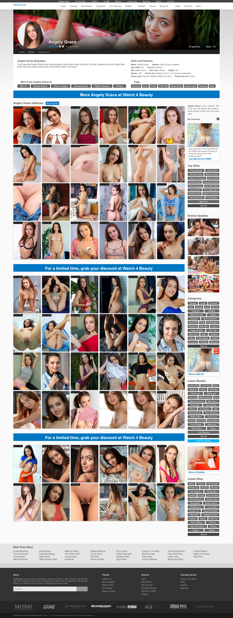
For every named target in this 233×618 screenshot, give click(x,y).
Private (201, 483)
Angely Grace (62, 42)
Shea (213, 428)
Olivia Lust (195, 393)
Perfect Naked (195, 182)
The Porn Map (80, 1)
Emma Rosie (195, 424)
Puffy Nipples (202, 338)
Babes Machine (98, 551)
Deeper (192, 518)
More (198, 6)
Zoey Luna (212, 416)
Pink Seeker (212, 197)
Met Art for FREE (148, 591)
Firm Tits (163, 86)
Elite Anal (198, 556)
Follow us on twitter (188, 578)
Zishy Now (147, 556)
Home (22, 52)
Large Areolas (197, 330)
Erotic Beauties (196, 170)
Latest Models (197, 381)
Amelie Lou (194, 511)
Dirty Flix (213, 518)
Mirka (203, 389)
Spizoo (203, 518)
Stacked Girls (122, 556)
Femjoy (119, 86)
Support (183, 585)
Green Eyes (190, 86)
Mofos (211, 530)
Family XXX (213, 483)
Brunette (136, 86)
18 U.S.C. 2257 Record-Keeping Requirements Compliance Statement (69, 615)
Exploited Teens (210, 514)
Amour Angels (61, 86)
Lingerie (214, 326)
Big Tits (215, 307)
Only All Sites (212, 495)
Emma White (211, 405)
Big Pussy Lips (197, 314)
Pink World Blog (211, 186)
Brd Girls (95, 556)
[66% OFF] (203, 371)
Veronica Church (196, 401)
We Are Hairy (147, 585)
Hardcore (196, 311)
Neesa (192, 409)
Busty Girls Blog (175, 559)
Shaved (203, 86)
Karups (213, 526)
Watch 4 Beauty (102, 86)
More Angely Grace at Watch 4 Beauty (116, 94)
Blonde (199, 307)
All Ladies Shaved (149, 588)
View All (203, 205)
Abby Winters (147, 581)
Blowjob (212, 311)
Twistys (196, 530)
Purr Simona (203, 432)
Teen (212, 86)
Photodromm (195, 507)
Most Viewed (86, 6)
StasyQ (204, 487)
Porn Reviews (115, 6)
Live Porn (170, 1)
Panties (213, 314)
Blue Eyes (193, 334)
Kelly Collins (197, 428)
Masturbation (212, 322)
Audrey (192, 420)
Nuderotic (69, 559)
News (177, 6)
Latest (63, 6)
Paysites (141, 6)
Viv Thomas (196, 491)
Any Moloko (205, 409)
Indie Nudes (212, 170)
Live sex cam (132, 1)
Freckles (203, 342)
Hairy (191, 338)
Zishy (143, 578)
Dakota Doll (194, 385)
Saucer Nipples (149, 559)
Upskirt (215, 338)
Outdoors (194, 318)
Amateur (214, 334)
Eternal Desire (40, 86)
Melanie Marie (205, 397)
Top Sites (194, 166)
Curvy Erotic (195, 190)
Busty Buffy (195, 503)
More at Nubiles (197, 472)
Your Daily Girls (196, 197)
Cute (145, 86)
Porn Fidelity (196, 522)
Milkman (118, 1)
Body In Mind (211, 503)
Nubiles (158, 1)
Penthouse (193, 487)
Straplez (214, 487)
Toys (202, 322)
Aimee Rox (195, 405)
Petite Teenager (195, 186)
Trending (73, 6)
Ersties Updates (198, 215)
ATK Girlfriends (196, 499)
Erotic (153, 86)
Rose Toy (146, 1)
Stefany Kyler (195, 416)
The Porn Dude (195, 174)
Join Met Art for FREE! (200, 158)
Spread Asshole (210, 318)
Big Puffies (121, 559)
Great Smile (176, 86)
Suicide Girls (212, 499)
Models (128, 6)
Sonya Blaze (213, 420)
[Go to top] (226, 609)
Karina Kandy (195, 412)
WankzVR (194, 514)
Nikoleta (192, 389)
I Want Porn (203, 201)
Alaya (215, 385)
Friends (152, 6)
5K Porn (212, 522)
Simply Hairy (71, 556)
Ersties (201, 495)
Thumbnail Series (210, 182)
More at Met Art (197, 374)
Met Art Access (20, 559)
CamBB (106, 1)
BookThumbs (194, 193)
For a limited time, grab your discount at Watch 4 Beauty (99, 268)
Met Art (23, 86)
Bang (191, 483)
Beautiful (214, 342)
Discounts (164, 6)
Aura (216, 397)
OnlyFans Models (203, 440)
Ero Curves (213, 178)
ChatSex (94, 1)
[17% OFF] (203, 469)
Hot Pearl (201, 420)
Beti (215, 409)
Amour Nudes (97, 559)
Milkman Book (212, 174)
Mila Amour (212, 401)
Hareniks (213, 389)
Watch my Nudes (211, 193)
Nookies (192, 495)
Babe (204, 334)
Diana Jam (211, 393)
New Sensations (197, 526)
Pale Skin (204, 326)
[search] (82, 589)
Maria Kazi (212, 424)
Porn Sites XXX (210, 190)
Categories (100, 6)
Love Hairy (212, 507)
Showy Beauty (81, 86)
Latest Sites (195, 479)
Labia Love (173, 556)
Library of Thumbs (197, 178)
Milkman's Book (108, 591)
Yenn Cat (192, 397)
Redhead (193, 326)
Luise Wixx (206, 385)
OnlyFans (188, 6)
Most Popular (52, 103)
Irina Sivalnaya (211, 412)
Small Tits (193, 322)
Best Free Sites (23, 547)
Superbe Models (210, 511)
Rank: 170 (211, 46)
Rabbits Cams (64, 1)
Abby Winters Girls (48, 559)
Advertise (184, 588)
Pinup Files (211, 491)
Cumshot (193, 342)
